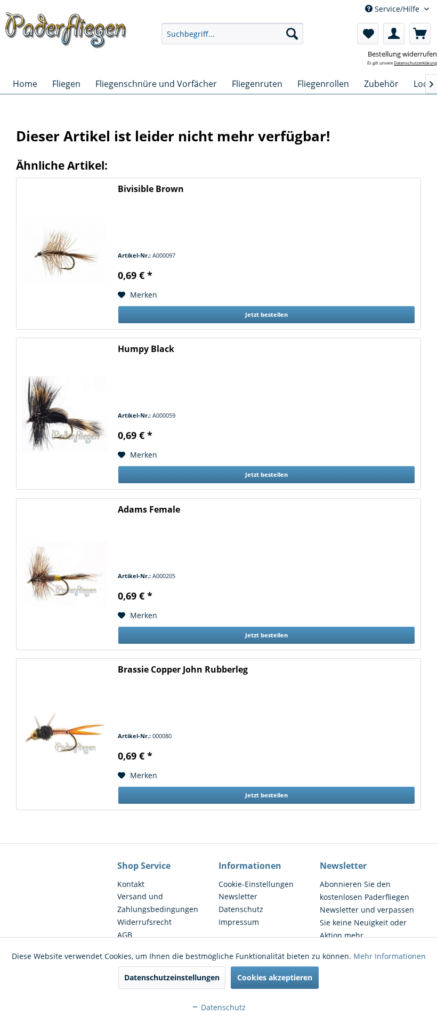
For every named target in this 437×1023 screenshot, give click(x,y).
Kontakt (130, 884)
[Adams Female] (64, 574)
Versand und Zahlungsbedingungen (157, 902)
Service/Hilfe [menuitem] (397, 9)
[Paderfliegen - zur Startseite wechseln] (65, 33)
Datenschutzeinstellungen (172, 977)
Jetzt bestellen (266, 314)
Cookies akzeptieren (274, 977)
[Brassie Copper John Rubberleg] (64, 734)
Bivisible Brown (151, 189)
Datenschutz (240, 909)
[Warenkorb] (420, 33)
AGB (124, 935)
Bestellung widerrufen (402, 54)
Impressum (238, 922)
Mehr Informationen (389, 956)
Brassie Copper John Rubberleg (183, 669)
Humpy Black (146, 349)
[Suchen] (292, 33)
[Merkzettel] (367, 33)
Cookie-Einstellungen (256, 884)
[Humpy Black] (64, 413)
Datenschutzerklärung (415, 63)
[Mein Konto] (393, 33)
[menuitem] (232, 33)
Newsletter (237, 896)
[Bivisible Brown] (64, 253)
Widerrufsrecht (144, 922)
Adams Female (149, 509)
